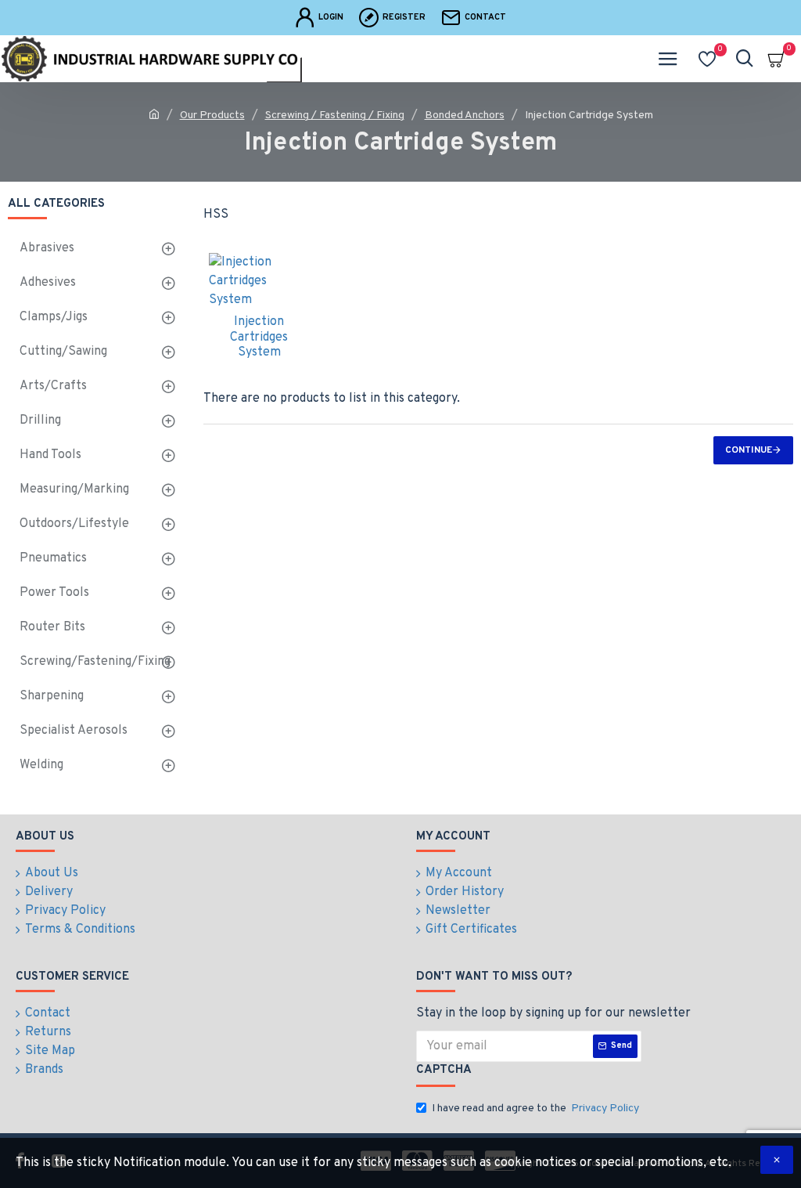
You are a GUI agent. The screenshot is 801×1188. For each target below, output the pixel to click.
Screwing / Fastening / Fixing (334, 115)
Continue (748, 450)
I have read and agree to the (535, 1108)
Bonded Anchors (465, 115)
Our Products (212, 115)
